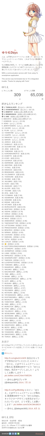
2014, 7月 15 (25, 382)
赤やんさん (8, 353)
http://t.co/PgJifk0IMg (14, 390)
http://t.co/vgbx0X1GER (15, 358)
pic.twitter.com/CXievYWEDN (18, 375)
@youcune (39, 433)
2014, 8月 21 (34, 408)
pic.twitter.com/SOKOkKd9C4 (27, 404)
